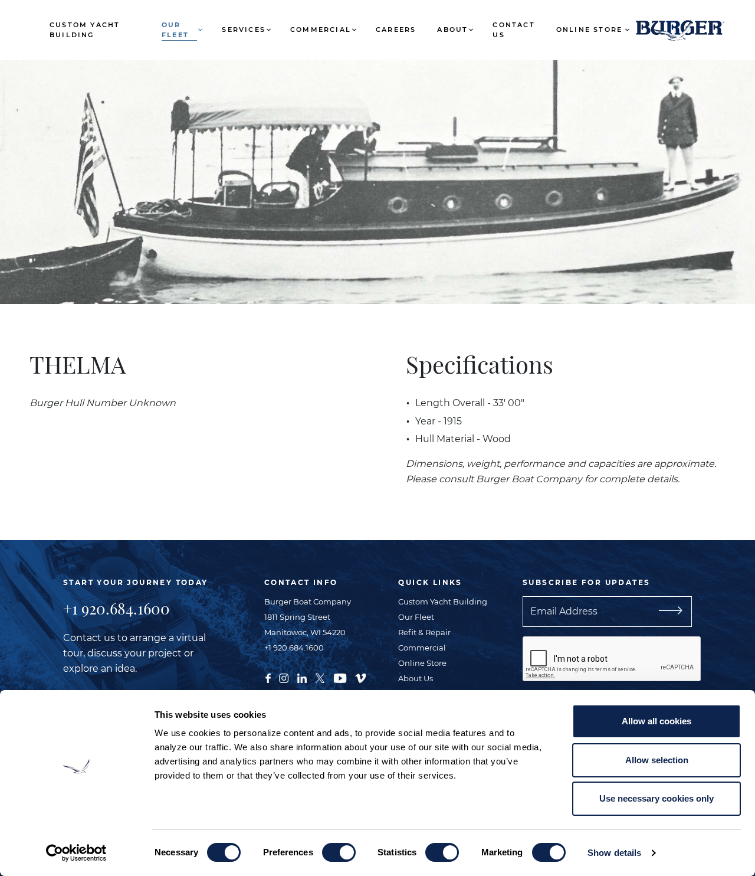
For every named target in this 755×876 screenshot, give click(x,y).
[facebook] (268, 677)
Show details (614, 853)
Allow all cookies (656, 721)
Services (243, 29)
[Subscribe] (684, 611)
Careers (396, 29)
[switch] (339, 852)
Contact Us (513, 30)
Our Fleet (175, 30)
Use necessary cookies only (656, 798)
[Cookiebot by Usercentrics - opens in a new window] (76, 853)
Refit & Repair (424, 632)
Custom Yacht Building (85, 30)
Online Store (589, 29)
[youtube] (340, 677)
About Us (415, 678)
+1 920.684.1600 (116, 608)
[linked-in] (302, 677)
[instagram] (284, 677)
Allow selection (656, 760)
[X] (320, 677)
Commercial (320, 29)
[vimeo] (360, 677)
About (452, 29)
